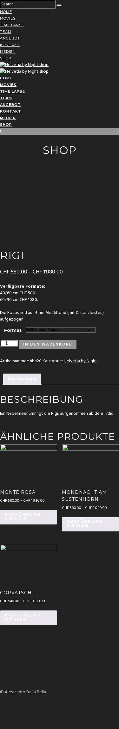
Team (5, 31)
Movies (8, 18)
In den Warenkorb (47, 344)
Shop (5, 58)
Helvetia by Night (80, 361)
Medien (8, 51)
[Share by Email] (1, 725)
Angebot (10, 38)
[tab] (22, 379)
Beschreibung (22, 379)
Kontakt (10, 45)
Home (6, 11)
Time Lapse (12, 25)
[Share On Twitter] (1, 712)
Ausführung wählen (22, 517)
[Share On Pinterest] (1, 718)
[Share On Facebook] (1, 705)
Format (13, 330)
